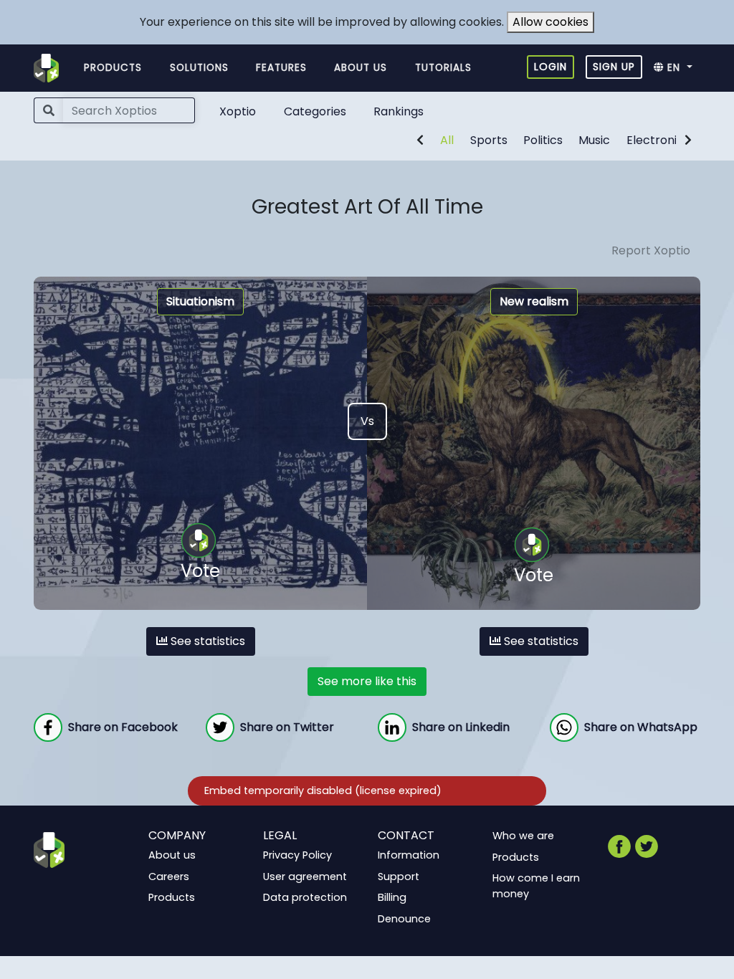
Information (408, 855)
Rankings (398, 111)
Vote (200, 571)
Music (594, 140)
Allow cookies (550, 22)
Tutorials (443, 68)
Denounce (404, 919)
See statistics (206, 641)
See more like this (367, 681)
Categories (315, 111)
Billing (392, 897)
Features (281, 68)
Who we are (523, 835)
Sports (488, 140)
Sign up (614, 66)
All (447, 140)
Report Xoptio (650, 250)
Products (113, 68)
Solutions (199, 68)
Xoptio (237, 111)
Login (550, 66)
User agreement (305, 876)
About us (360, 68)
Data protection (305, 897)
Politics (543, 140)
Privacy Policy (297, 855)
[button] (677, 68)
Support (398, 876)
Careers (168, 876)
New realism (534, 301)
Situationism (200, 301)
